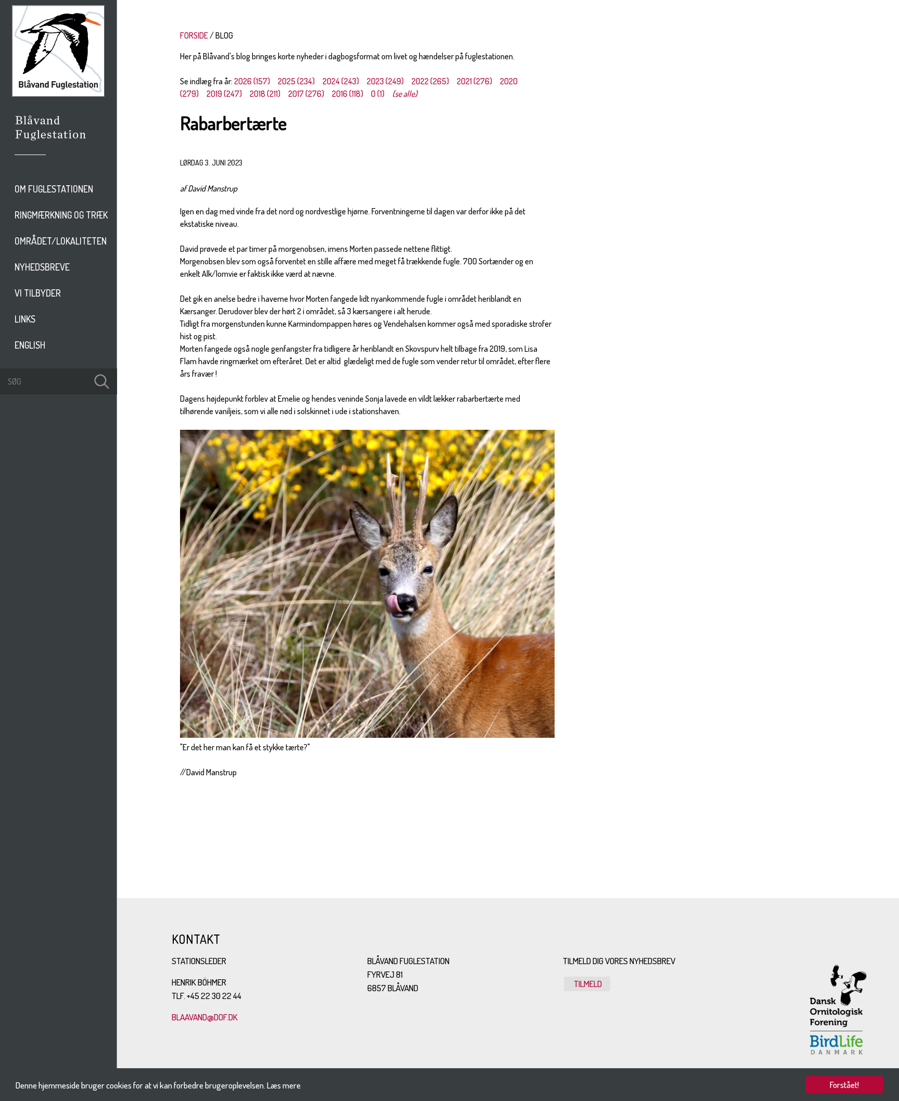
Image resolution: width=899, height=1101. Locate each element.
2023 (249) (385, 81)
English (30, 345)
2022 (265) (430, 81)
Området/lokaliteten (61, 241)
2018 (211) (265, 93)
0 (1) (377, 93)
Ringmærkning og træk (61, 215)
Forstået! (844, 1084)
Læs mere (284, 1085)
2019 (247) (224, 93)
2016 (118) (347, 93)
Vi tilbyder (38, 293)
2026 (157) (252, 81)
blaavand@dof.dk (205, 1017)
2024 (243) (341, 81)
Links (25, 319)
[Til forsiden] (58, 93)
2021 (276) (474, 81)
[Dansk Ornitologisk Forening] (56, 142)
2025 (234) (296, 81)
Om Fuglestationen (54, 189)
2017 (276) (306, 93)
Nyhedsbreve (42, 267)
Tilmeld (587, 983)
